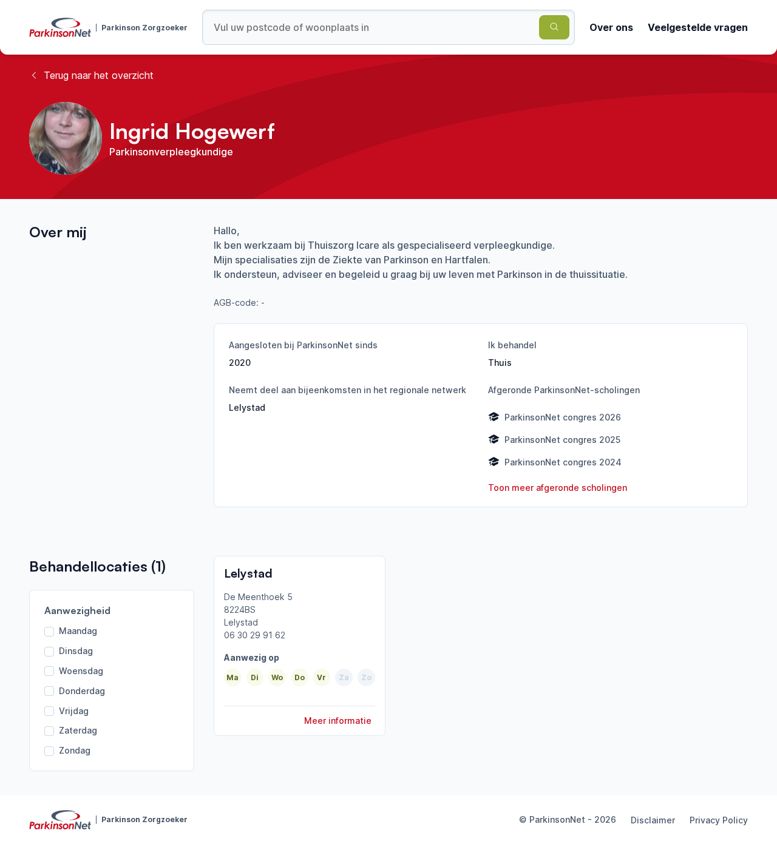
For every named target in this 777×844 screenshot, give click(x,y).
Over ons (611, 27)
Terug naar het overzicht (99, 75)
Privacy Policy (719, 820)
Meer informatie (338, 720)
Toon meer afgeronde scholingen (557, 487)
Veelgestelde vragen (698, 27)
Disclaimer (653, 820)
